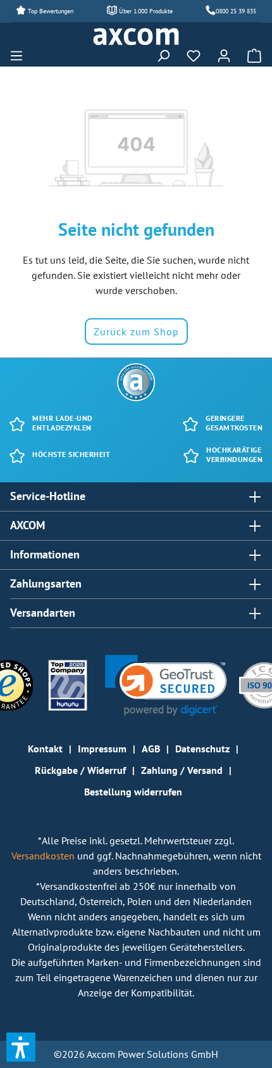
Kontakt (45, 748)
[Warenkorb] (250, 55)
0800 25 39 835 (236, 11)
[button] (166, 685)
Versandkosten (44, 855)
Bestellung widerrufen (133, 791)
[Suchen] (163, 55)
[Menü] (20, 55)
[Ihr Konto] (224, 55)
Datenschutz (202, 748)
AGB (151, 748)
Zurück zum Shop (136, 331)
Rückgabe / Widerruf (80, 770)
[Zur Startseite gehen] (136, 36)
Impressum (102, 748)
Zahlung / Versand (182, 770)
